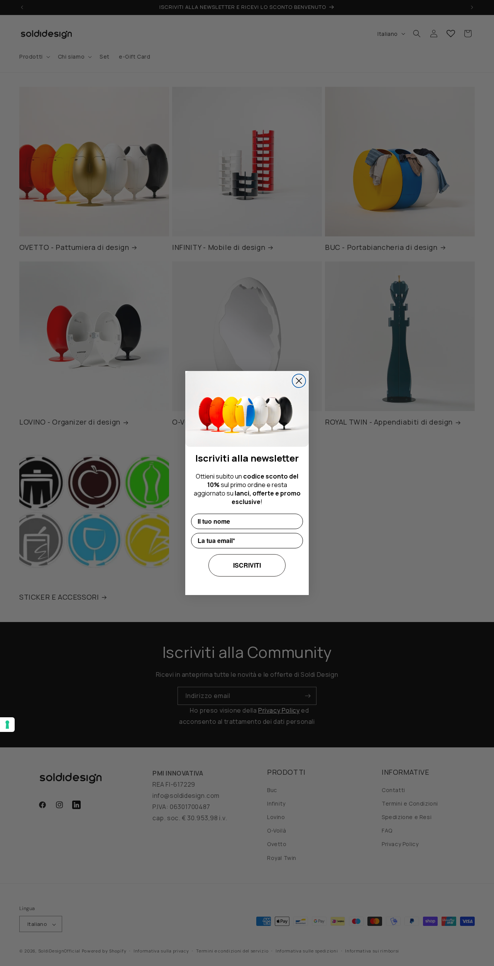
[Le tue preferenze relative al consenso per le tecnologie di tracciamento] (7, 724)
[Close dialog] (299, 381)
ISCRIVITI (247, 565)
